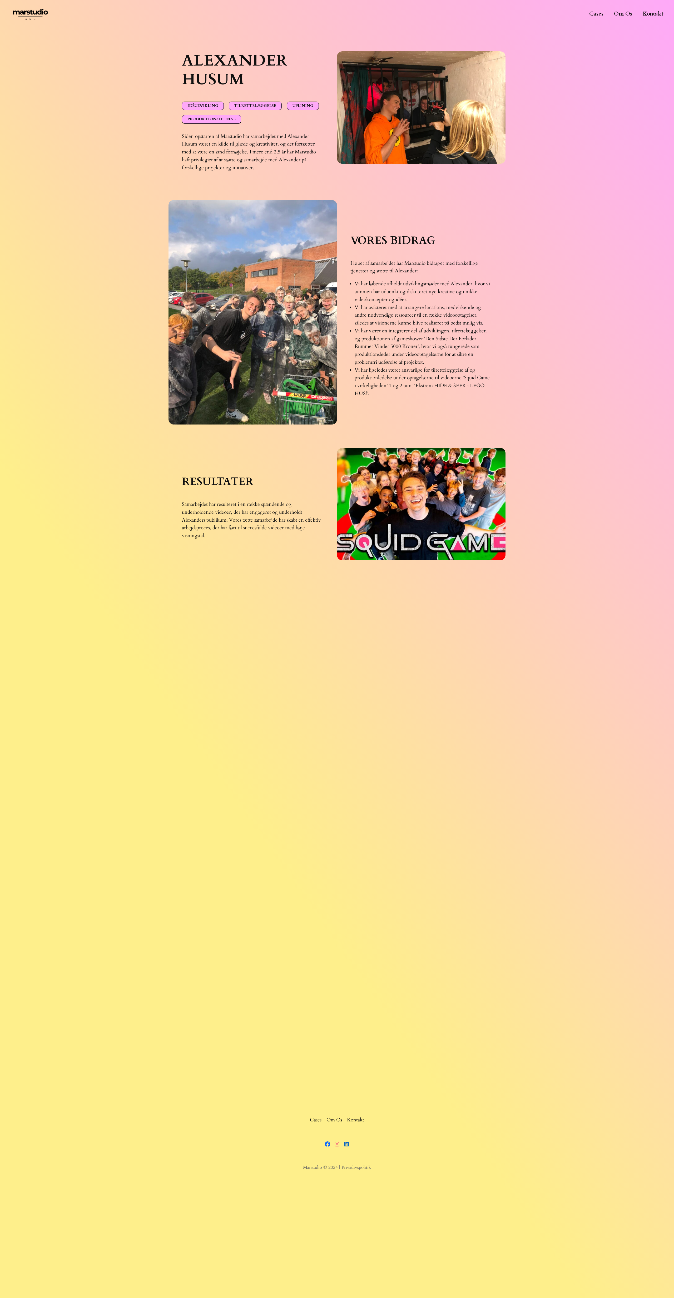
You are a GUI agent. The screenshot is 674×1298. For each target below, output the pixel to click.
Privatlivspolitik (356, 1167)
